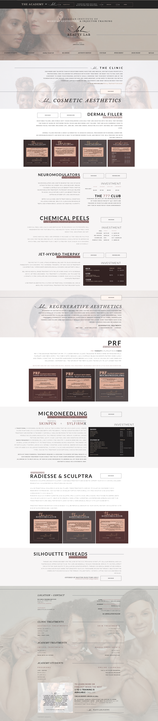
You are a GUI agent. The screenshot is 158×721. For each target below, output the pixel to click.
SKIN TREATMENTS (109, 626)
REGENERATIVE (69, 306)
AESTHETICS (104, 100)
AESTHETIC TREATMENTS (53, 626)
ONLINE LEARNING (109, 667)
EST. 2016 (79, 42)
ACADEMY (85, 36)
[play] (68, 684)
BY (46, 4)
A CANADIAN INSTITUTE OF (79, 19)
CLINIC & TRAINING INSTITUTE (101, 710)
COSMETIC (68, 100)
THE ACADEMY (33, 4)
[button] (10, 53)
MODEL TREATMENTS (107, 647)
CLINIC (72, 36)
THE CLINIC (112, 67)
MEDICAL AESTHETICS (63, 21)
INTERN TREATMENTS (51, 647)
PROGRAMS (44, 667)
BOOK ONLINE (101, 601)
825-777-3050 (115, 601)
